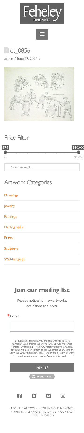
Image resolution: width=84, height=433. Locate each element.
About (15, 408)
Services (34, 411)
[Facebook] (20, 395)
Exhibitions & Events (57, 408)
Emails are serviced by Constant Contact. (45, 355)
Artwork (31, 408)
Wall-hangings (14, 259)
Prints (8, 237)
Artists (19, 411)
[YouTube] (49, 395)
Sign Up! (42, 367)
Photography (13, 227)
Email (14, 316)
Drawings (11, 195)
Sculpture (11, 248)
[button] (42, 34)
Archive (50, 411)
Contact (67, 411)
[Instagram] (63, 395)
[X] (34, 395)
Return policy (43, 414)
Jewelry (9, 206)
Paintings (10, 216)
